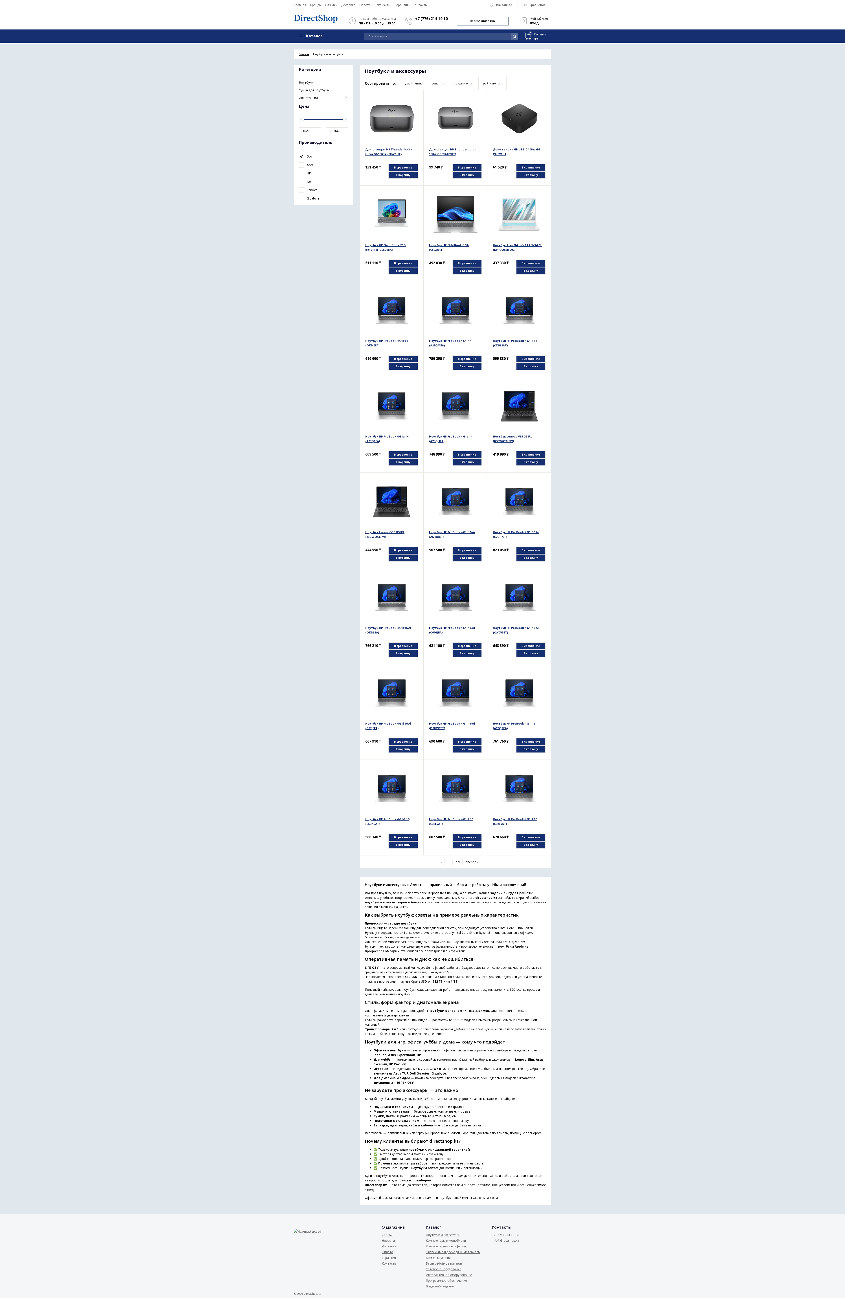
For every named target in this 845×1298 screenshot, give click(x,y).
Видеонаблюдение (440, 1286)
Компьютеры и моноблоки (446, 1240)
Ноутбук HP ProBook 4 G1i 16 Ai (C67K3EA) (388, 630)
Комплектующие (438, 1258)
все (458, 862)
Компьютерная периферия (446, 1246)
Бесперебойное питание (444, 1263)
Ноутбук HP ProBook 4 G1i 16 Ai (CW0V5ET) (516, 630)
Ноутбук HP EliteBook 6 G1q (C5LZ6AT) (449, 247)
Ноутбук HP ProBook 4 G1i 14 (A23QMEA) (450, 343)
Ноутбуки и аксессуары (443, 1235)
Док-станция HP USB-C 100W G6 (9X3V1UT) (516, 151)
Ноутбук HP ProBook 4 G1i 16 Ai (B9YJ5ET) (388, 725)
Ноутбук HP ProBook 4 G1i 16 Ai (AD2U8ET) (452, 534)
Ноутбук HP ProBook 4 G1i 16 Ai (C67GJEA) (452, 630)
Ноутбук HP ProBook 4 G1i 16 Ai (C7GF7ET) (516, 534)
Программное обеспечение (446, 1280)
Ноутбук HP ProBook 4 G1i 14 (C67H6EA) (386, 343)
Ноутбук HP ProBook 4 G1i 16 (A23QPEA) (514, 725)
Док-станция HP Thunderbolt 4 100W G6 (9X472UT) (452, 151)
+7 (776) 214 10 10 (431, 18)
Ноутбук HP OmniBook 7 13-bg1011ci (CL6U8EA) (385, 247)
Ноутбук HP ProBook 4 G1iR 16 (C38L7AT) (451, 821)
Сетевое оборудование (443, 1269)
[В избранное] (415, 105)
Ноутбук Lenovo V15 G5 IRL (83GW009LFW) (384, 534)
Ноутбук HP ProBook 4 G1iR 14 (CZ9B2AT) (515, 343)
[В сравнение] (415, 98)
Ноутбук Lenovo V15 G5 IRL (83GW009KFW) (512, 438)
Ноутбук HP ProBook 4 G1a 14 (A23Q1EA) (386, 438)
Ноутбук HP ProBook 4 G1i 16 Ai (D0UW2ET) (452, 725)
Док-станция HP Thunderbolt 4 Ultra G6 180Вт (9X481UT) (388, 151)
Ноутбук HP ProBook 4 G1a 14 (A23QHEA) (450, 438)
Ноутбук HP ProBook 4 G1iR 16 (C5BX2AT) (387, 821)
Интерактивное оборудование (449, 1275)
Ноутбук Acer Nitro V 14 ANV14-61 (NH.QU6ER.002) (517, 247)
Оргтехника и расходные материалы (453, 1252)
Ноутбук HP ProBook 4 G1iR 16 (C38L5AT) (515, 821)
